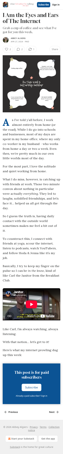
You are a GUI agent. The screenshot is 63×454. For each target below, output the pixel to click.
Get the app (48, 438)
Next (52, 412)
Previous (13, 412)
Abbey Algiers (18, 38)
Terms (43, 427)
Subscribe (43, 4)
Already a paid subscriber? (31, 395)
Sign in (56, 4)
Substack (15, 447)
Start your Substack (22, 438)
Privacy (34, 427)
